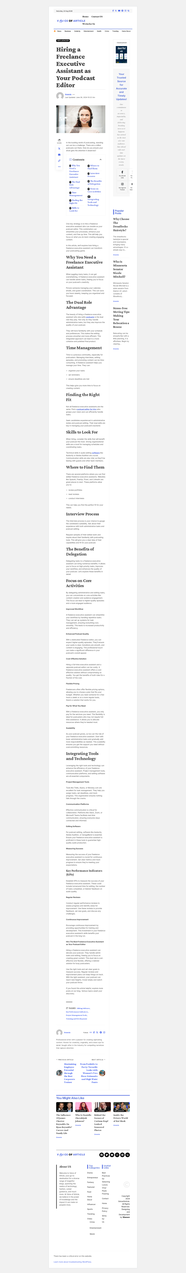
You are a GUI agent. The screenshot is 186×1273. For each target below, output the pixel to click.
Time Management (75, 194)
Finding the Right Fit (76, 201)
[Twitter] (115, 10)
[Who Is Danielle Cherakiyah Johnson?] (83, 1107)
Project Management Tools (76, 1015)
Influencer (63, 41)
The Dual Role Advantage (74, 185)
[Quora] (127, 1155)
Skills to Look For (74, 209)
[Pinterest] (122, 10)
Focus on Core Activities (94, 190)
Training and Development (76, 1019)
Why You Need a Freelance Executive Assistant (74, 171)
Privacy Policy (103, 1209)
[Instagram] (125, 10)
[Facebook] (113, 10)
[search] (128, 20)
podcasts (90, 317)
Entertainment (89, 31)
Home (103, 1203)
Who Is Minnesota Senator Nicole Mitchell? (120, 269)
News (59, 31)
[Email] (59, 155)
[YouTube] (119, 10)
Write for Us (103, 1219)
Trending (115, 31)
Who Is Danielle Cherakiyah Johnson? (83, 1118)
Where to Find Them (93, 167)
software (96, 453)
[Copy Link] (59, 161)
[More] (59, 167)
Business (68, 31)
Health (99, 31)
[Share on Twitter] (59, 149)
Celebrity (77, 31)
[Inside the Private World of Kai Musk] (121, 1107)
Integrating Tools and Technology (93, 202)
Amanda (68, 94)
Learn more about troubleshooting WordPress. (73, 1262)
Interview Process (94, 174)
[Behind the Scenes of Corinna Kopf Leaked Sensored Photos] (102, 1107)
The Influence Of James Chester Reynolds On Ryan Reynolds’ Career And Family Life (64, 1124)
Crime (107, 31)
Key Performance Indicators (77, 1012)
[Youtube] (112, 1155)
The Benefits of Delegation (95, 182)
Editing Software (83, 1008)
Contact (103, 1198)
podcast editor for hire (86, 409)
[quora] (128, 11)
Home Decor (126, 31)
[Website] (90, 1033)
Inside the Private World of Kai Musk (120, 1118)
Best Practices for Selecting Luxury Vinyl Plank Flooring (103, 1183)
